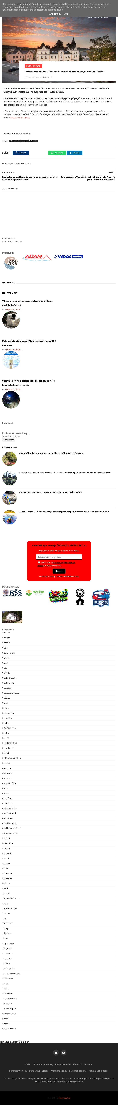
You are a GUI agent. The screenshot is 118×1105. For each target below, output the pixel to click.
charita (7, 763)
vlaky (6, 983)
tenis (6, 938)
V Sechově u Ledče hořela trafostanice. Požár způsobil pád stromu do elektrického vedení (64, 473)
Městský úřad (33, 66)
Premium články (59, 1070)
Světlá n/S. (33, 141)
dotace (7, 698)
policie (6, 858)
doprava (7, 688)
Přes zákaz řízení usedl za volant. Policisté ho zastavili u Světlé (50, 492)
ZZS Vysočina (10, 1028)
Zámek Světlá (10, 1013)
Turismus (8, 953)
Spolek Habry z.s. (11, 898)
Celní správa (9, 653)
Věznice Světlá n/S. (12, 973)
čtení (6, 663)
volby (6, 988)
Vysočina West (10, 998)
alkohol (7, 632)
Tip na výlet (9, 943)
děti (5, 668)
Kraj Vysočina (10, 783)
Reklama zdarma (78, 1070)
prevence (8, 878)
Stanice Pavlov (10, 908)
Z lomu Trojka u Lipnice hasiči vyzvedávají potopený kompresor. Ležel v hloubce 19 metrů (64, 511)
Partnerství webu (18, 1070)
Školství (7, 933)
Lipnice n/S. (9, 803)
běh (5, 648)
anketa (7, 637)
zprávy (7, 1023)
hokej (6, 753)
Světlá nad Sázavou (20, 117)
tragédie (7, 948)
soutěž (7, 893)
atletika (7, 642)
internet (7, 768)
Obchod (88, 1064)
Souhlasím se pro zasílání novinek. (56, 564)
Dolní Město (9, 683)
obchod (7, 838)
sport (6, 903)
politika (24, 141)
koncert (7, 778)
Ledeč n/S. (8, 798)
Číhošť (6, 658)
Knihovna (8, 773)
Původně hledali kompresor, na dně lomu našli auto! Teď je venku (51, 453)
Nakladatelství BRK (12, 828)
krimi (6, 788)
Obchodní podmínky (43, 1064)
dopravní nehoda (11, 693)
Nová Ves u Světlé (12, 833)
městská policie (10, 808)
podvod (7, 853)
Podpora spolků (63, 1064)
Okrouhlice (8, 843)
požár (6, 868)
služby (6, 888)
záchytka (8, 1003)
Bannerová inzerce (38, 1070)
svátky (7, 918)
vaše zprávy (9, 968)
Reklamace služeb (98, 1070)
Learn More (54, 14)
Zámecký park (10, 1008)
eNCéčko (8, 718)
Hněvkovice (9, 748)
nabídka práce (10, 823)
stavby (7, 913)
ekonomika (9, 713)
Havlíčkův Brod (10, 743)
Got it (67, 14)
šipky (6, 928)
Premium (8, 873)
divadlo (7, 673)
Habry (6, 733)
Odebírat (59, 571)
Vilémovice (8, 978)
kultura (7, 793)
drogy (6, 708)
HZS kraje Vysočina (12, 758)
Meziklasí (8, 818)
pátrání (7, 848)
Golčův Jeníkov (10, 728)
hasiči (6, 738)
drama (7, 703)
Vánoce (7, 963)
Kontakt (77, 1064)
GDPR (28, 1064)
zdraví (6, 1018)
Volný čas (8, 993)
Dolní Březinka (10, 678)
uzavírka (8, 958)
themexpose (64, 1098)
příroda (7, 883)
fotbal (6, 723)
